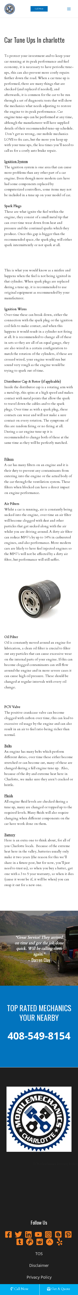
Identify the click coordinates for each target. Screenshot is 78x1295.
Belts (8, 746)
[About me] (49, 1242)
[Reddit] (39, 1242)
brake (42, 150)
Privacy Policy (67, 1164)
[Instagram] (48, 1234)
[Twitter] (18, 1234)
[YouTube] (38, 1234)
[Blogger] (58, 1234)
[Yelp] (59, 1242)
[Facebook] (8, 1234)
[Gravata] (29, 1242)
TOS (36, 1164)
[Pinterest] (68, 1234)
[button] (39, 9)
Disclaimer (48, 1164)
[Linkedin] (28, 1234)
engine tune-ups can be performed (29, 117)
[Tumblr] (19, 1242)
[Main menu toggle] (69, 9)
